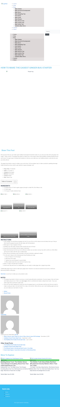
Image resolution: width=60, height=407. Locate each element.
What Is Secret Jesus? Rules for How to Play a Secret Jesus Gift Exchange (22, 336)
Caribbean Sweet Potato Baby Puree (12, 338)
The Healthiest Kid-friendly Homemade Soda (14, 339)
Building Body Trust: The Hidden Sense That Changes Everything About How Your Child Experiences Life (15, 363)
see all (16, 334)
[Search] (47, 34)
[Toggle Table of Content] (14, 182)
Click (2, 274)
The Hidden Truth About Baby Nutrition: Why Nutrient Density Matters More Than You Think (43, 363)
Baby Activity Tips (19, 22)
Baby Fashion (18, 9)
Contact (15, 58)
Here (4, 274)
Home (15, 34)
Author (5, 291)
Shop (14, 36)
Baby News (18, 12)
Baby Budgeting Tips (20, 14)
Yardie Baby (3, 314)
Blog (14, 7)
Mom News (18, 15)
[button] (27, 32)
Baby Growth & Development (22, 10)
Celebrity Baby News (20, 26)
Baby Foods (18, 17)
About (14, 29)
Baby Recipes (18, 19)
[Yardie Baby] (10, 304)
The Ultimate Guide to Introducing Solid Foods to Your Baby (18, 348)
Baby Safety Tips (19, 24)
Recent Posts (7, 293)
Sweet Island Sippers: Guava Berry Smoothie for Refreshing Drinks (20, 350)
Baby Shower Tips (19, 21)
